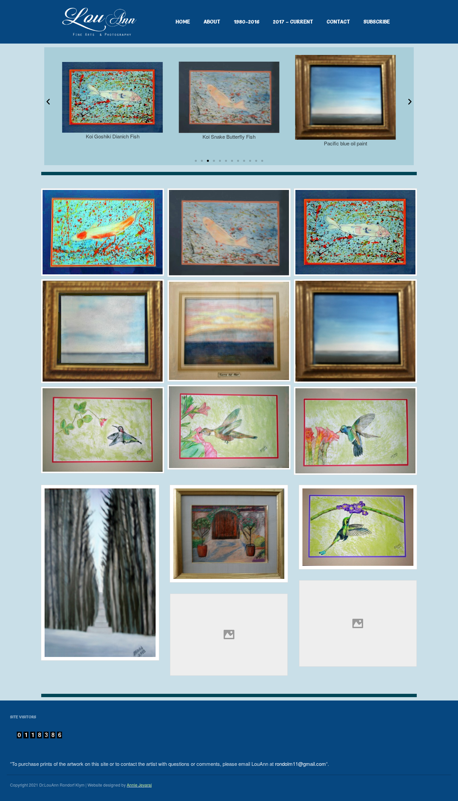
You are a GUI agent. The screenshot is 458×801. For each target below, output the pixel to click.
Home (183, 21)
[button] (48, 101)
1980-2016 (247, 21)
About (212, 21)
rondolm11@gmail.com (300, 763)
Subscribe (376, 21)
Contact (338, 21)
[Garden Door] (228, 533)
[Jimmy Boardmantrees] (100, 572)
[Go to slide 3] (208, 161)
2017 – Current (293, 21)
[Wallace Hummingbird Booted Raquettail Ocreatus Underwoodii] (357, 527)
